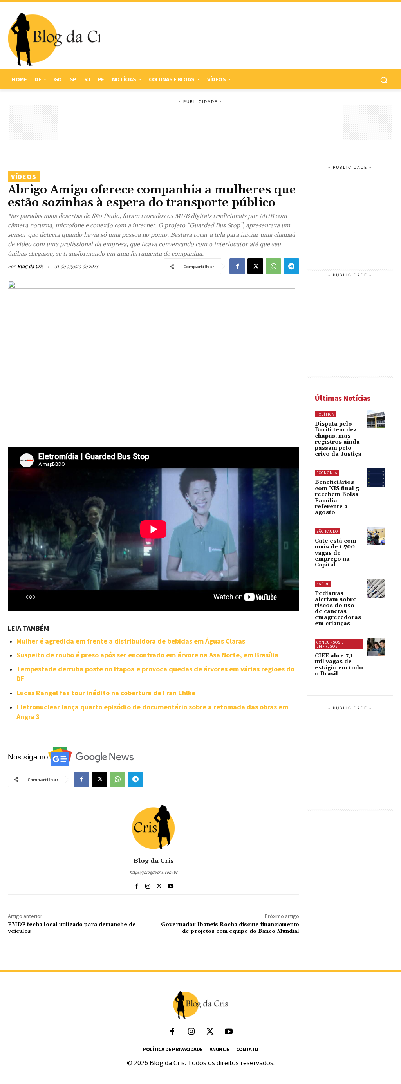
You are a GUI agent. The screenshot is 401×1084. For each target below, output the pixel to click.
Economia (326, 472)
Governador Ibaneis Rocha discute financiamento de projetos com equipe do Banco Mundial (230, 928)
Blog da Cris (30, 266)
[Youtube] (170, 884)
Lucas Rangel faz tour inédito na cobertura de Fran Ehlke (105, 692)
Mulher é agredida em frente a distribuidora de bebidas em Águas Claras (130, 641)
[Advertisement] (242, 39)
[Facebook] (237, 266)
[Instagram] (148, 884)
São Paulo (327, 531)
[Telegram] (291, 266)
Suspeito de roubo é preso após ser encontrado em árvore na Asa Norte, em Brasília (147, 654)
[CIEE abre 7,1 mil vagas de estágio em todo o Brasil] (376, 647)
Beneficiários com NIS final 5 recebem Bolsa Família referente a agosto (337, 497)
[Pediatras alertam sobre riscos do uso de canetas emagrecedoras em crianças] (376, 588)
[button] (383, 79)
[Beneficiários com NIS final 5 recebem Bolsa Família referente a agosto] (376, 477)
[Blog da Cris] (153, 826)
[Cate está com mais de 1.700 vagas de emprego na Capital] (376, 536)
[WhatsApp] (273, 266)
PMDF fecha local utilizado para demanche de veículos (72, 928)
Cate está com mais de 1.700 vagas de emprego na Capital (335, 553)
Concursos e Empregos (330, 644)
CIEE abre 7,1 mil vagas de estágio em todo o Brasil (339, 664)
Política (325, 414)
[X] (255, 266)
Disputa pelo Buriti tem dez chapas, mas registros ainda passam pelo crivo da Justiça (338, 439)
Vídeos (23, 176)
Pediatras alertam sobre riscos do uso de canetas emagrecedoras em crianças (338, 608)
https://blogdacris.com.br (153, 872)
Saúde (322, 583)
